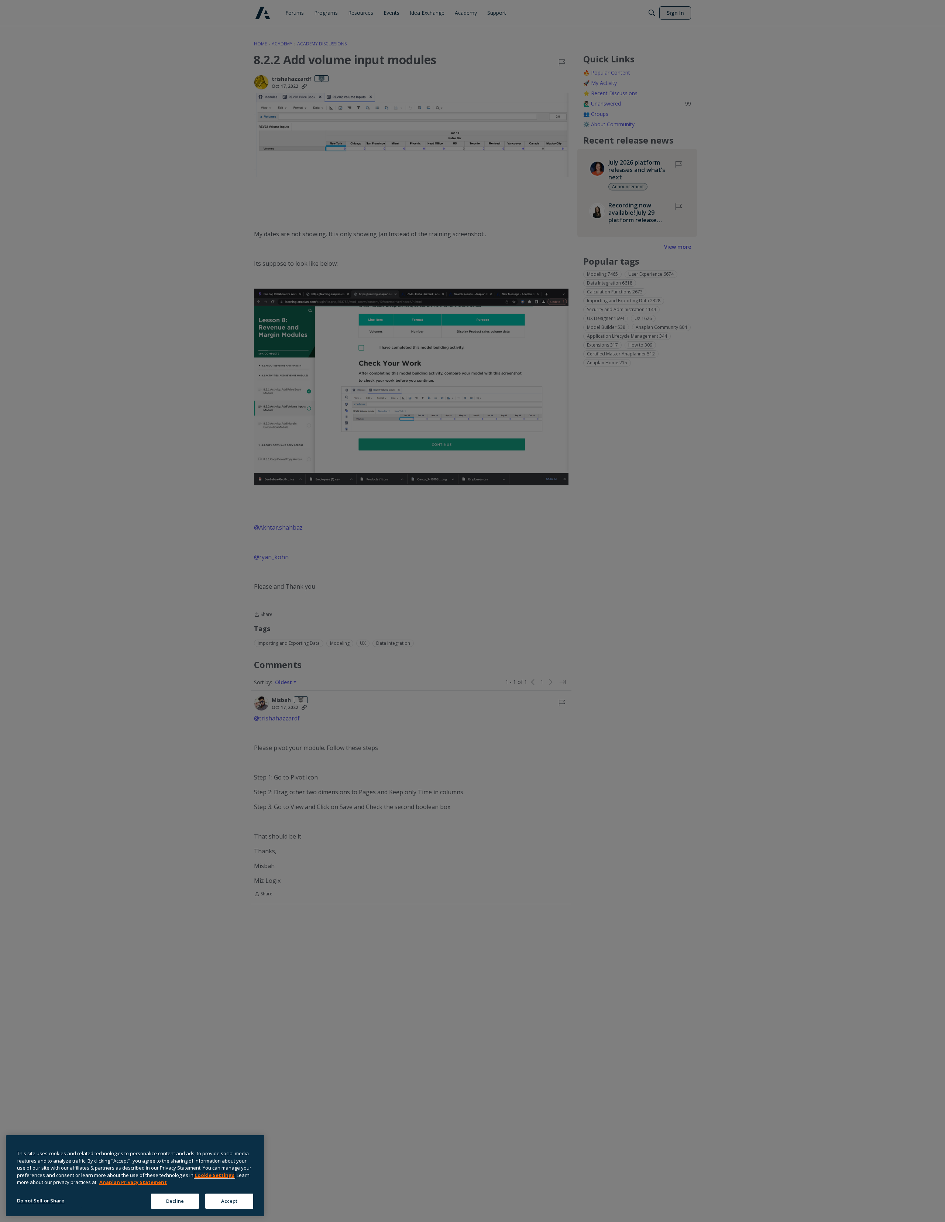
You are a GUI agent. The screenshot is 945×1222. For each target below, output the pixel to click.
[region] (135, 1175)
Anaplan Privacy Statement (133, 1182)
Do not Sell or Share (41, 1200)
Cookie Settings (214, 1174)
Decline (175, 1200)
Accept (229, 1200)
